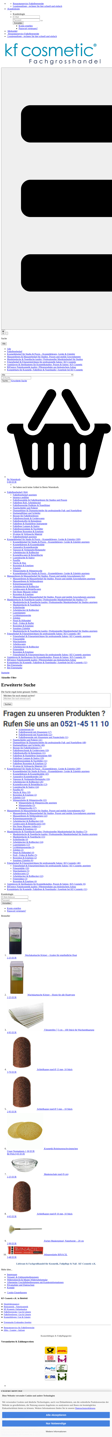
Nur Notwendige (56, 1423)
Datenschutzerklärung (85, 1408)
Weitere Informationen (56, 1431)
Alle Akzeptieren (56, 1415)
